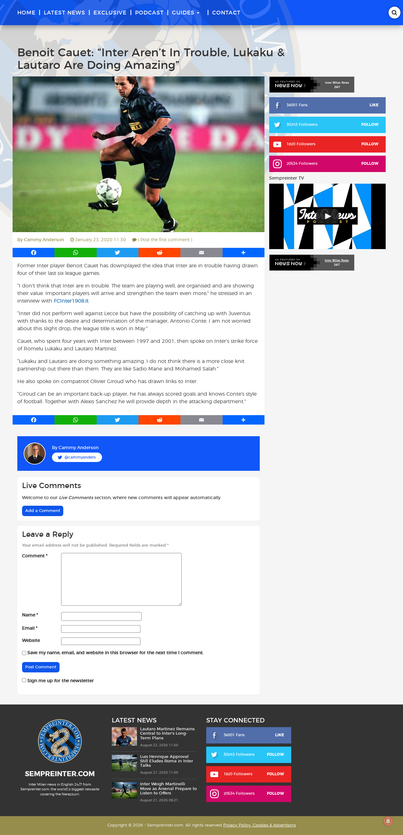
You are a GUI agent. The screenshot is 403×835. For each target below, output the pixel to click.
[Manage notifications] (388, 821)
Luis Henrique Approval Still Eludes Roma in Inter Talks (166, 761)
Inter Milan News (337, 260)
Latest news (64, 12)
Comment (35, 556)
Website (31, 640)
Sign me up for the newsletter (60, 681)
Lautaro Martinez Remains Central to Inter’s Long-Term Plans (167, 733)
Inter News (337, 82)
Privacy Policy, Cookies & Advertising (259, 825)
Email (29, 628)
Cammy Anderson (44, 240)
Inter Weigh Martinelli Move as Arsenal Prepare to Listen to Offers (168, 788)
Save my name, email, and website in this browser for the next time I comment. (115, 653)
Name (30, 615)
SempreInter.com (60, 774)
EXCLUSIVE (110, 12)
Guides (183, 12)
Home (26, 12)
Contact (226, 12)
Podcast (149, 12)
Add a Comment (42, 511)
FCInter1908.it (71, 300)
